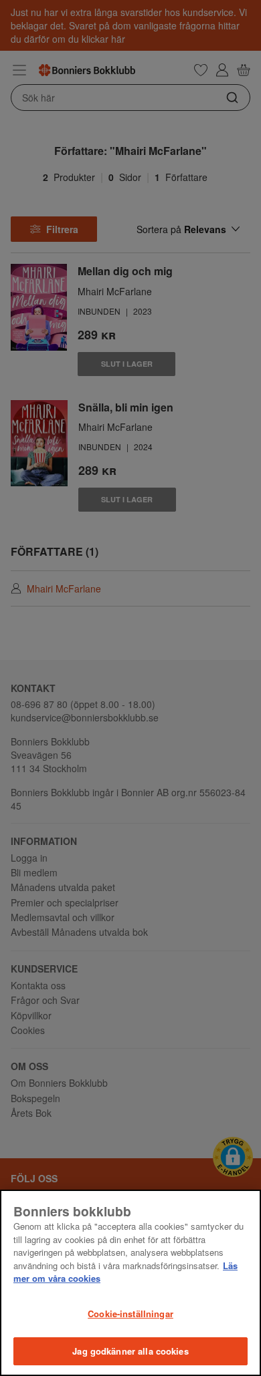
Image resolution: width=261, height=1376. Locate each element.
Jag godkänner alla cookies (130, 1351)
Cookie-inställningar (130, 1313)
